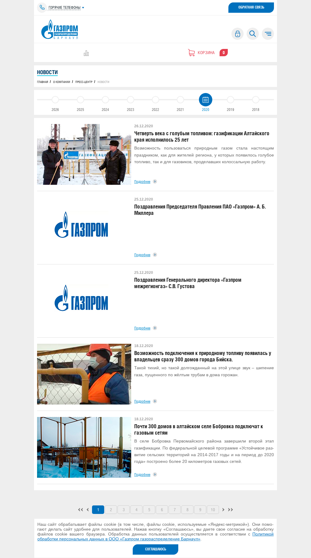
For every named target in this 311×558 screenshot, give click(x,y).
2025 (80, 110)
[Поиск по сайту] (253, 34)
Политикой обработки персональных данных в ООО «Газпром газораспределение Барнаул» (155, 536)
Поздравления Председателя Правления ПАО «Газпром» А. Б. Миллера (200, 209)
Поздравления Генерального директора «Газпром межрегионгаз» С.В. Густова (187, 283)
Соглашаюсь (155, 549)
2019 (230, 110)
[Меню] (268, 34)
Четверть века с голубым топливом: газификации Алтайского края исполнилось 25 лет (201, 136)
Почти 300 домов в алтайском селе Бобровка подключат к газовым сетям (198, 429)
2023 (130, 110)
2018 (255, 110)
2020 (205, 110)
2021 (180, 110)
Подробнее (142, 182)
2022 (155, 110)
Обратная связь (251, 7)
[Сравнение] (86, 53)
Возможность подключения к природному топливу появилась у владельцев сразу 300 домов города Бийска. (202, 356)
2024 (105, 110)
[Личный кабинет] (237, 34)
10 (213, 509)
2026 (55, 110)
